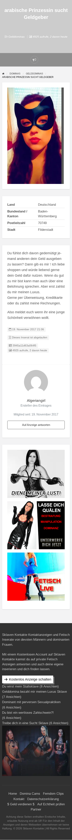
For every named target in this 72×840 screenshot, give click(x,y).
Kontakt (18, 799)
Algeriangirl (36, 401)
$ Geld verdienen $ (20, 804)
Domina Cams (30, 793)
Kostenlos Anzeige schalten (30, 679)
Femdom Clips (53, 793)
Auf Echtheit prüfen (51, 804)
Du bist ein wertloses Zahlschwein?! (28, 712)
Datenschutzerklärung (43, 799)
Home (12, 793)
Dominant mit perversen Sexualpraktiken (31, 702)
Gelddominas (16, 36)
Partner (36, 809)
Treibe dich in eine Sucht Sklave (25, 723)
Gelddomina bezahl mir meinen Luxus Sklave (34, 691)
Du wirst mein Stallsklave (20, 686)
